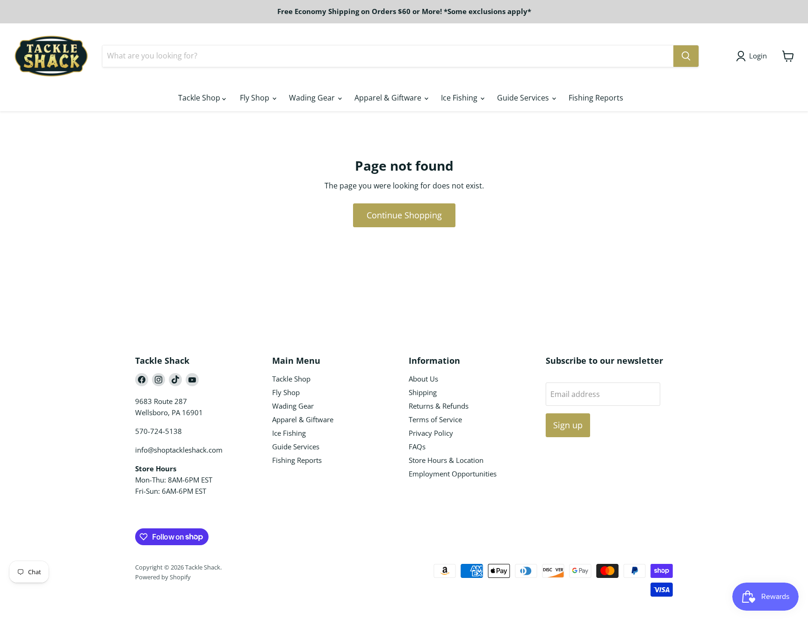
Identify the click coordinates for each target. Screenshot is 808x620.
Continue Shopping (404, 215)
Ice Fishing (460, 98)
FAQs (417, 446)
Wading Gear (313, 98)
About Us (423, 378)
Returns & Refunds (439, 406)
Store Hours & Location (446, 460)
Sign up (568, 425)
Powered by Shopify (163, 577)
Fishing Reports (596, 98)
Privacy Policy (431, 433)
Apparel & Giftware (388, 98)
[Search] (686, 56)
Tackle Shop (200, 98)
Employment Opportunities (453, 473)
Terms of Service (435, 419)
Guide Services (524, 98)
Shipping (423, 392)
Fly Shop (255, 98)
